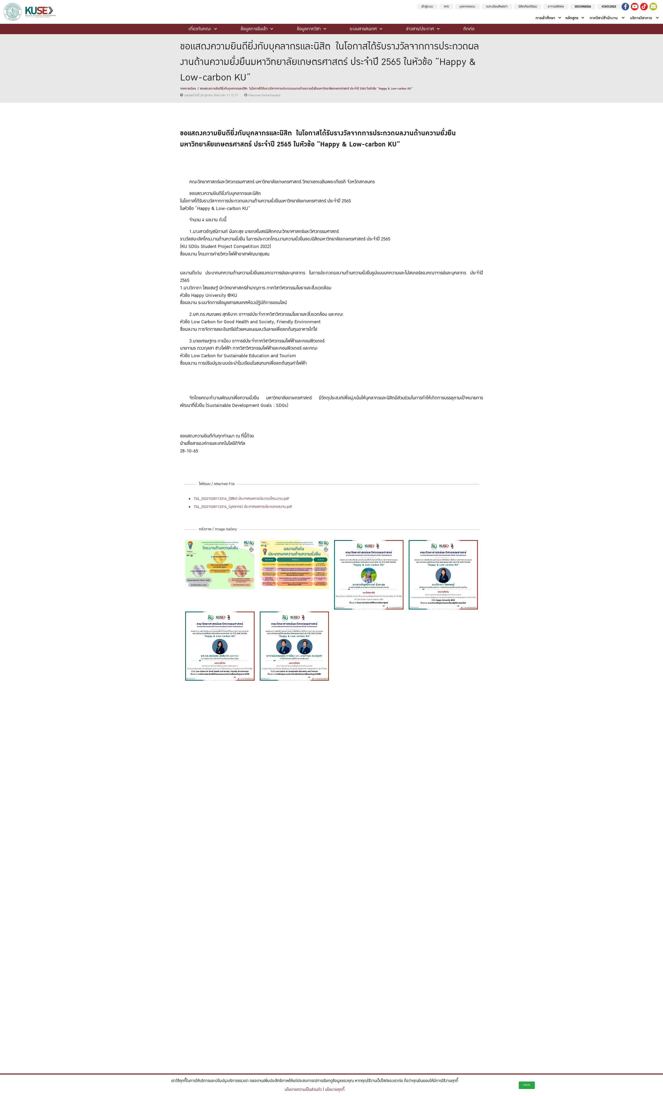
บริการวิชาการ (641, 18)
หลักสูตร (571, 18)
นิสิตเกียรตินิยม (527, 6)
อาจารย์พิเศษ (556, 6)
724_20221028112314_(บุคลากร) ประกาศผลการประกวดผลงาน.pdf (243, 507)
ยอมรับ (526, 1085)
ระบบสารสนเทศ (363, 29)
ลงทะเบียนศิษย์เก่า (497, 6)
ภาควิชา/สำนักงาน (604, 18)
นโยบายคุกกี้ (334, 1089)
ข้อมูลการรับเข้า (254, 29)
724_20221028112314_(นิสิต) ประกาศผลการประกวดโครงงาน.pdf (241, 499)
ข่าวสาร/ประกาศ (420, 29)
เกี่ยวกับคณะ (200, 29)
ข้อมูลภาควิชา (309, 29)
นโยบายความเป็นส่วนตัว (303, 1089)
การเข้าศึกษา (545, 18)
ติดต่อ (468, 29)
